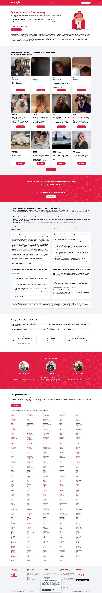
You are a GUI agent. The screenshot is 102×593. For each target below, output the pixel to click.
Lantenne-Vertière (46, 463)
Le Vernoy (44, 517)
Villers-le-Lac (77, 546)
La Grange (44, 457)
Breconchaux (13, 504)
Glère (28, 556)
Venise (77, 517)
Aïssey (12, 423)
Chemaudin (28, 420)
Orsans (60, 480)
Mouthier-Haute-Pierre (63, 457)
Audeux (12, 443)
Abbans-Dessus (13, 414)
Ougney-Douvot (62, 486)
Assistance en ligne (80, 570)
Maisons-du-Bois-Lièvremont (47, 543)
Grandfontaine (45, 423)
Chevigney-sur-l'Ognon (30, 424)
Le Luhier (44, 489)
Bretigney (12, 508)
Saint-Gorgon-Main (78, 425)
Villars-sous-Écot (78, 537)
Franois (28, 537)
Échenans (28, 482)
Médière (44, 560)
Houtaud (44, 435)
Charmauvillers (13, 546)
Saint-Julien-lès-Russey (79, 429)
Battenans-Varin (13, 461)
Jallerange (44, 444)
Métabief (61, 420)
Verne (76, 523)
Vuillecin (77, 557)
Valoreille (77, 499)
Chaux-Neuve (29, 416)
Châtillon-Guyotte (13, 556)
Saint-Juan (77, 426)
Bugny (12, 515)
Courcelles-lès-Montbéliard (31, 439)
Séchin (77, 448)
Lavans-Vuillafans (45, 476)
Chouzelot (28, 426)
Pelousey (61, 496)
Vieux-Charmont (78, 532)
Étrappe (28, 499)
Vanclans (77, 500)
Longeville (44, 534)
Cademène (12, 524)
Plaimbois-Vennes (62, 508)
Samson (77, 434)
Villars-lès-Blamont (78, 533)
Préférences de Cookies (31, 582)
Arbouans (12, 434)
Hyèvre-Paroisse (45, 440)
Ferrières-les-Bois (29, 510)
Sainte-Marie (77, 421)
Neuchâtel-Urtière (62, 466)
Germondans (29, 550)
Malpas (44, 548)
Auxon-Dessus (13, 449)
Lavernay (44, 477)
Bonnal (12, 487)
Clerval (28, 429)
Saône (76, 440)
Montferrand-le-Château (63, 440)
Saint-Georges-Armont (79, 424)
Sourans (77, 463)
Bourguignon (13, 496)
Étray (28, 500)
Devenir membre (16, 405)
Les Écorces (45, 500)
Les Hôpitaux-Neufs (46, 508)
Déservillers (29, 471)
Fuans (28, 541)
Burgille (12, 518)
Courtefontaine (29, 443)
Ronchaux (61, 555)
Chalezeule (12, 532)
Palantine (61, 491)
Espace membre (86, 2)
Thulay (77, 476)
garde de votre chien (69, 571)
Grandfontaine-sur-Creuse (47, 424)
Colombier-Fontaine (30, 430)
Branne (12, 503)
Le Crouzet (45, 486)
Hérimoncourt (45, 434)
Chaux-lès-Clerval (29, 414)
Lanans (44, 461)
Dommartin (28, 473)
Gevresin (28, 551)
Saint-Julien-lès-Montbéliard (80, 428)
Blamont (12, 480)
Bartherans (12, 458)
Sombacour (77, 461)
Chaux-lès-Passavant (30, 415)
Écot (28, 485)
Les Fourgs (44, 504)
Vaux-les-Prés (78, 510)
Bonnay (12, 489)
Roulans (77, 415)
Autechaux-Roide (13, 447)
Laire (44, 458)
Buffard (12, 514)
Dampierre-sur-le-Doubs (30, 463)
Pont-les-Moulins (62, 515)
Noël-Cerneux (62, 468)
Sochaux (77, 458)
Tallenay (77, 470)
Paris (66, 578)
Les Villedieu (45, 515)
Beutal (12, 476)
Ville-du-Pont (77, 538)
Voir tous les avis (51, 196)
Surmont (77, 466)
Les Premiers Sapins (46, 513)
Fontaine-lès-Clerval (30, 523)
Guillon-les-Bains (45, 428)
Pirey (60, 504)
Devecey (28, 472)
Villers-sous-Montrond (79, 550)
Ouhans (61, 487)
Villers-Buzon (78, 541)
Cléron (28, 428)
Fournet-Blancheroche (30, 532)
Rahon (60, 527)
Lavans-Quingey (45, 475)
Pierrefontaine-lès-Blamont (63, 501)
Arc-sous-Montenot (14, 438)
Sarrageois (77, 443)
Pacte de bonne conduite (32, 570)
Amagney (12, 426)
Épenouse (28, 489)
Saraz (76, 442)
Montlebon (61, 447)
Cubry (28, 452)
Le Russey (44, 494)
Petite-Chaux (61, 500)
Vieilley (77, 529)
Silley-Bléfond (78, 457)
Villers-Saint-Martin (78, 547)
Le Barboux (45, 481)
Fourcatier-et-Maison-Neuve (31, 529)
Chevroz (28, 425)
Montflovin (61, 442)
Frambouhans (29, 534)
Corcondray (29, 435)
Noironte (61, 471)
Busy (11, 520)
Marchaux (44, 555)
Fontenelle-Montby (30, 524)
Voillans (77, 551)
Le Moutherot (45, 491)
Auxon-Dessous (13, 448)
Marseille (61, 579)
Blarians (12, 481)
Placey (60, 505)
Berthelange (13, 471)
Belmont (12, 467)
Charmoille (12, 547)
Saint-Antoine (78, 420)
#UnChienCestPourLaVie (32, 580)
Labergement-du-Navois (46, 447)
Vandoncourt (77, 501)
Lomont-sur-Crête (46, 528)
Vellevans (77, 515)
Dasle (28, 468)
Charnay (12, 548)
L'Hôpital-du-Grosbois (46, 519)
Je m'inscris (77, 2)
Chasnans (12, 551)
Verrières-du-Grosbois (79, 528)
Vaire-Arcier (77, 490)
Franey (28, 536)
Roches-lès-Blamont (62, 551)
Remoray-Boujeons (62, 538)
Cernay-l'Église (13, 527)
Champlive (12, 537)
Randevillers (61, 529)
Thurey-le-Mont (78, 477)
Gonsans (28, 560)
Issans (44, 443)
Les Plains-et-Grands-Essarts (47, 510)
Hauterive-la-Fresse (46, 433)
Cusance (28, 453)
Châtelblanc (12, 555)
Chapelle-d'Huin (13, 543)
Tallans (77, 468)
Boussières (12, 499)
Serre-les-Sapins (78, 453)
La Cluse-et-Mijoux (46, 456)
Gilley (28, 552)
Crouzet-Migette (29, 449)
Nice (69, 579)
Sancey (77, 435)
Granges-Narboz (45, 425)
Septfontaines (78, 452)
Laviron (44, 480)
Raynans (61, 533)
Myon (60, 458)
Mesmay (61, 419)
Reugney (61, 542)
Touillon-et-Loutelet (78, 480)
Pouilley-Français (62, 517)
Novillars (61, 472)
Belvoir (12, 468)
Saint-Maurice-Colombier (79, 430)
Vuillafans (77, 556)
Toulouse (71, 578)
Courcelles (28, 438)
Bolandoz (12, 485)
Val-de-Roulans (78, 494)
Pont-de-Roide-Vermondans (64, 514)
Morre (60, 453)
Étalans (28, 494)
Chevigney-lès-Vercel (30, 423)
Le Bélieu (44, 482)
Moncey (61, 423)
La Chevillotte (45, 454)
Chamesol (12, 534)
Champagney (13, 536)
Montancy (61, 428)
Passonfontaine (62, 495)
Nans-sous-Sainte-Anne (63, 463)
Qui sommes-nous (47, 571)
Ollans (60, 473)
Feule (28, 515)
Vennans (77, 518)
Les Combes (45, 499)
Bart (11, 457)
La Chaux (44, 452)
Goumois (44, 414)
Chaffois (12, 529)
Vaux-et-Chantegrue (79, 509)
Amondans (12, 430)
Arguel (12, 439)
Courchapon (29, 440)
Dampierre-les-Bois (30, 462)
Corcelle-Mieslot (29, 433)
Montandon (61, 429)
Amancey (12, 428)
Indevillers (44, 442)
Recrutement (46, 578)
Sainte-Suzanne (78, 423)
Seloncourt (77, 449)
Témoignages (48, 2)
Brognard (12, 513)
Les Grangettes (45, 505)
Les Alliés (44, 495)
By (11, 522)
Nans (60, 462)
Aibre (12, 421)
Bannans (12, 456)
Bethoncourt (13, 473)
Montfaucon (61, 439)
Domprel (28, 476)
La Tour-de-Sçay (45, 472)
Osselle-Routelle (62, 485)
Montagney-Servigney (63, 426)
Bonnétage (12, 490)
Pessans (61, 499)
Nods (60, 467)
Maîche (44, 542)
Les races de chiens (31, 579)
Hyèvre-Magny (45, 439)
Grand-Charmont (45, 419)
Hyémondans (45, 438)
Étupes (28, 501)
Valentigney (77, 495)
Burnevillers (13, 519)
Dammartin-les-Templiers (30, 461)
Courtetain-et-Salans (30, 444)
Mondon (61, 425)
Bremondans (13, 505)
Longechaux (45, 529)
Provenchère (61, 522)
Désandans (28, 470)
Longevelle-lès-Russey (46, 532)
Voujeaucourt (78, 555)
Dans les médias (47, 575)
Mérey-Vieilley (62, 415)
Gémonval (28, 543)
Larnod (44, 470)
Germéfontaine (29, 548)
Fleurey (28, 520)
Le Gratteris (45, 487)
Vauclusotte (77, 505)
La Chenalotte (45, 453)
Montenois (61, 438)
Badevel (12, 454)
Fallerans (28, 508)
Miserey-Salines (62, 421)
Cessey (12, 528)
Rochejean (61, 547)
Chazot (28, 419)
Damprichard (29, 466)
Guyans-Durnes (45, 429)
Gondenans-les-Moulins (30, 557)
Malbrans (44, 546)
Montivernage (62, 444)
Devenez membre (16, 29)
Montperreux (61, 449)
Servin (76, 454)
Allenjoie (12, 424)
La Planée (44, 466)
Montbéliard (61, 430)
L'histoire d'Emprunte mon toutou (50, 573)
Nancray (61, 461)
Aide (28, 577)
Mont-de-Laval (62, 434)
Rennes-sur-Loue (62, 541)
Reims (66, 580)
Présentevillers (62, 520)
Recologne (61, 534)
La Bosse (44, 449)
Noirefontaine (62, 470)
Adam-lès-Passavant (14, 419)
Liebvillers (44, 522)
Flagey (28, 517)
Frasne (28, 538)
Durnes (28, 480)
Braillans (12, 501)
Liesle (44, 523)
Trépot (77, 482)
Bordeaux (66, 579)
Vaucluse (77, 504)
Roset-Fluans (61, 557)
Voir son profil (20, 90)
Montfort (61, 443)
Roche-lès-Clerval (62, 548)
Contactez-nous (30, 591)
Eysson (28, 505)
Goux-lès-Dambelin (46, 415)
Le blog (28, 578)
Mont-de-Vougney (62, 435)
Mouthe (61, 456)
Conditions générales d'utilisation (33, 573)
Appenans (12, 433)
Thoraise (77, 475)
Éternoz (28, 495)
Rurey (76, 419)
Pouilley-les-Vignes (62, 518)
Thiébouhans (77, 472)
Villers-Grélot (78, 543)
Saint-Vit (77, 433)
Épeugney (28, 491)
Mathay (44, 557)
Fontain (28, 522)
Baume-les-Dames (13, 462)
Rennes (69, 580)
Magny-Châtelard (45, 541)
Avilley (12, 452)
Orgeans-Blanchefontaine (63, 477)
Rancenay (61, 528)
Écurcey (28, 486)
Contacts (78, 571)
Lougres (44, 538)
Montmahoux (61, 448)
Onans (60, 475)
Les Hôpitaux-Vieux (46, 509)
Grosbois (44, 426)
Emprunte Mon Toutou (64, 573)
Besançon (12, 472)
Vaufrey (77, 508)
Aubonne (12, 442)
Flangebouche (29, 519)
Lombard (44, 527)
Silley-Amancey (78, 456)
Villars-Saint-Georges (79, 534)
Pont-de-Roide (62, 513)
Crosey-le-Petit (29, 448)
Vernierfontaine (78, 524)
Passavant (61, 494)
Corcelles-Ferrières (30, 434)
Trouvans (77, 486)
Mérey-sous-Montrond (63, 414)
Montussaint (61, 452)
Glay (27, 555)
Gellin (28, 542)
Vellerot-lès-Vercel (78, 514)
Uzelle (76, 489)
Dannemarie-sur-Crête (30, 467)
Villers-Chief (77, 542)
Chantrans (12, 541)
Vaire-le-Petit (78, 491)
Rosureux (61, 560)
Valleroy (77, 496)
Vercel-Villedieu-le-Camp (79, 520)
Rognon (61, 552)
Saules (76, 444)
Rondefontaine (62, 556)
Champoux (12, 538)
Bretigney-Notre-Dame (14, 509)
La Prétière (45, 467)
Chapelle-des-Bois (13, 542)
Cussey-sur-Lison (29, 456)
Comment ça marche (40, 2)
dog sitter (69, 570)
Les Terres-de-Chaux (46, 514)
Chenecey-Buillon (29, 421)
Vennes (77, 519)
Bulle (12, 517)
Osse (60, 482)
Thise (76, 473)
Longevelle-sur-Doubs (46, 533)
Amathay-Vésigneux (14, 429)
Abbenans (12, 415)
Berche (12, 470)
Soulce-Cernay (78, 462)
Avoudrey (12, 453)
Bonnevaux (12, 491)
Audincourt (12, 444)
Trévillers (77, 485)
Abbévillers (12, 416)
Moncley (61, 424)
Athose (12, 440)
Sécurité (54, 2)
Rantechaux (61, 532)
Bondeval (12, 486)
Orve (60, 481)
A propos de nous (23, 591)
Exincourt (28, 504)
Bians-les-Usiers (13, 477)
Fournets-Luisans (29, 533)
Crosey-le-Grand (29, 447)
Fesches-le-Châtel (29, 513)
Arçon (12, 435)
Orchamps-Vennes (62, 476)
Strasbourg (62, 582)
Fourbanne (28, 528)
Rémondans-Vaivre (62, 537)
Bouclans (12, 494)
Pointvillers (61, 509)
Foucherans (29, 527)
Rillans (60, 546)
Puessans (61, 523)
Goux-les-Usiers (45, 416)
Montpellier (62, 580)
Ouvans (61, 489)
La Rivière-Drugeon (46, 468)
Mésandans (61, 416)
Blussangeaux (13, 482)
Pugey (60, 524)
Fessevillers (28, 514)
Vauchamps (77, 503)
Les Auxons (45, 496)
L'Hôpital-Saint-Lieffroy (46, 520)
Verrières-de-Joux (78, 527)
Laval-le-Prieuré (45, 473)
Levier (44, 518)
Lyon (68, 578)
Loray (44, 537)
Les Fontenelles (45, 503)
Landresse (44, 462)
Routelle (77, 416)
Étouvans (28, 496)
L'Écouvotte (45, 485)
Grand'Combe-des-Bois (46, 421)
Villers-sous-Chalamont (79, 548)
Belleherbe (12, 466)
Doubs (28, 477)
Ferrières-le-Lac (29, 509)
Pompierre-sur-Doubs (63, 510)
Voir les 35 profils (51, 169)
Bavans (12, 463)
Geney (28, 546)
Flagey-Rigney (29, 518)
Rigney (61, 543)
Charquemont (13, 550)
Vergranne (77, 522)
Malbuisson (45, 547)
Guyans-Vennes (45, 430)
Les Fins (44, 501)
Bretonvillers (13, 510)
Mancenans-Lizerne (46, 552)
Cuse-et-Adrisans (29, 454)
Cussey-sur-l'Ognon (30, 457)
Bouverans (12, 500)
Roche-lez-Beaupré (62, 550)
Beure (12, 475)
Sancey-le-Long (78, 438)
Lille (71, 579)
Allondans (12, 425)
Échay (28, 481)
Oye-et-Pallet (61, 490)
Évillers (28, 503)
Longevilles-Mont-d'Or (46, 536)
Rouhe (77, 414)
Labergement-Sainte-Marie (47, 448)
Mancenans (45, 551)
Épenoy (28, 490)
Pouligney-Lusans (62, 519)
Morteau (61, 454)
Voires (76, 552)
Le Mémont (45, 490)
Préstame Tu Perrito (64, 587)
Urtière (77, 487)
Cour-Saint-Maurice (30, 442)
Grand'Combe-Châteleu (46, 420)
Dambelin (28, 458)
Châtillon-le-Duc (13, 557)
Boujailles (12, 495)
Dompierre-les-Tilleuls (30, 475)
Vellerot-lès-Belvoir (78, 513)
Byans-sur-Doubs (13, 523)
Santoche (77, 439)
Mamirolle (44, 550)
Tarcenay (77, 471)
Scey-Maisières (78, 447)
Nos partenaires (47, 577)
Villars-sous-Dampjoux (79, 536)
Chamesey (12, 533)
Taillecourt (77, 467)
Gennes (28, 547)
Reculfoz (61, 536)
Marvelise (44, 556)
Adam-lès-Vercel (13, 420)
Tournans (77, 481)
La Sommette (45, 471)
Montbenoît (61, 433)
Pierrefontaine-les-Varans (63, 503)
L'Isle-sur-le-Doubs (46, 524)
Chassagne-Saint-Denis (14, 552)
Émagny (28, 487)
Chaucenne (12, 560)
